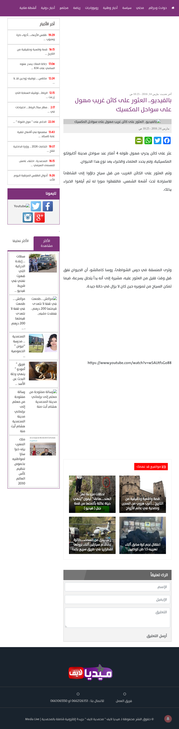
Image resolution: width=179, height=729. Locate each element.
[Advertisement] (117, 52)
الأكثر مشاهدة (47, 243)
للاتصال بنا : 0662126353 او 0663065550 (77, 701)
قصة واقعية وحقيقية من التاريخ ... (36, 51)
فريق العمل (124, 701)
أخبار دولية (48, 8)
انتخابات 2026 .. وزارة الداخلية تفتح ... (34, 148)
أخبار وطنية (110, 8)
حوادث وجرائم (158, 8)
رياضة (76, 8)
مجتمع (64, 8)
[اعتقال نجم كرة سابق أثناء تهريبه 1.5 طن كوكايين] (142, 535)
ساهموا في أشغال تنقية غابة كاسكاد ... (36, 134)
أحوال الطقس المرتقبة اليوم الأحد (34, 177)
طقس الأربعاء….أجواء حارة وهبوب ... (35, 37)
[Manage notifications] (168, 718)
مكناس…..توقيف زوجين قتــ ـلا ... (34, 80)
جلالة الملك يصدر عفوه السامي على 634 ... (37, 66)
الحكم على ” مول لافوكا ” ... (34, 121)
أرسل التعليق (157, 636)
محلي (140, 8)
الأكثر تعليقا (21, 241)
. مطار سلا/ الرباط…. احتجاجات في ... (35, 109)
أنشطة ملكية (28, 8)
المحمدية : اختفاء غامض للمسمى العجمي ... (37, 163)
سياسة (126, 8)
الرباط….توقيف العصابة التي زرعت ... (35, 95)
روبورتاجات (91, 8)
